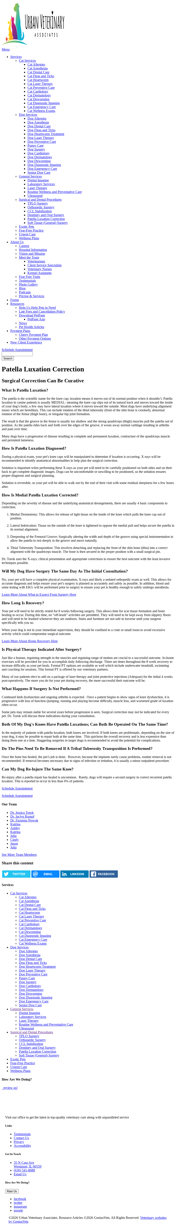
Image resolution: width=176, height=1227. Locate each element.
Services (16, 57)
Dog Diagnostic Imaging (44, 165)
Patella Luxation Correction (46, 219)
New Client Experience (26, 342)
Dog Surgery (36, 149)
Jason (14, 843)
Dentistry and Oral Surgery (45, 215)
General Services (30, 176)
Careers (24, 246)
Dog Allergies (36, 118)
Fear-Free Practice (31, 230)
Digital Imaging (38, 180)
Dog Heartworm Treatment (45, 134)
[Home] (69, 25)
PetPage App (36, 319)
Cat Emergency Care (41, 107)
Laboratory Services (41, 184)
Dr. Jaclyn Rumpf (22, 816)
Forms (14, 300)
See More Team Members (19, 854)
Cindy (14, 839)
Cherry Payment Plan (33, 334)
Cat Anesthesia (37, 68)
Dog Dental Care (39, 126)
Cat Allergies (36, 64)
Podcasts (25, 292)
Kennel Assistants (39, 273)
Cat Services (27, 60)
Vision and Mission (32, 253)
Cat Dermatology (39, 95)
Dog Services (28, 114)
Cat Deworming (38, 99)
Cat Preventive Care (41, 87)
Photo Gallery (28, 284)
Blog (22, 288)
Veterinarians (36, 261)
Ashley (15, 828)
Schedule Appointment (17, 349)
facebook (20, 1199)
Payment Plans (20, 331)
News (23, 323)
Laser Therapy (37, 188)
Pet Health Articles (31, 327)
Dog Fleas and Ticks (41, 130)
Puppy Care (35, 145)
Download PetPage (32, 315)
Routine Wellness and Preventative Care (54, 192)
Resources (17, 304)
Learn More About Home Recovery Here (30, 641)
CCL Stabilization (39, 211)
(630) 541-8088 (24, 1170)
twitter (18, 1202)
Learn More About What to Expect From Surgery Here (39, 594)
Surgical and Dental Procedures (40, 199)
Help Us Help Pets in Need (37, 307)
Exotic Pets (26, 226)
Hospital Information (33, 250)
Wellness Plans (29, 238)
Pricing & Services (31, 296)
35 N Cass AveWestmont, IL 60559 (27, 1164)
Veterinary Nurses (39, 269)
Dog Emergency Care (42, 168)
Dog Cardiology (38, 153)
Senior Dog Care (38, 172)
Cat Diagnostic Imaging (43, 103)
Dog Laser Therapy (40, 138)
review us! (10, 1088)
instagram (20, 1206)
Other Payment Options (35, 338)
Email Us (20, 1174)
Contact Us (21, 1138)
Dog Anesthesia (38, 122)
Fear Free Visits (29, 277)
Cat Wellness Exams (41, 111)
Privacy (19, 1142)
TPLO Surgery (37, 203)
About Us (17, 242)
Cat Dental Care (38, 72)
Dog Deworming (39, 161)
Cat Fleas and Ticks (40, 76)
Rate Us (12, 1191)
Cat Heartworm (38, 80)
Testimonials (27, 280)
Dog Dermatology (39, 157)
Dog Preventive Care (41, 141)
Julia (13, 836)
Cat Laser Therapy (40, 84)
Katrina (15, 824)
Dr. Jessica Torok (22, 812)
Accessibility (22, 1145)
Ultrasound (34, 195)
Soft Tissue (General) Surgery (47, 223)
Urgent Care (27, 234)
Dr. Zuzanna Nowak (24, 820)
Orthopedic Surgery (40, 207)
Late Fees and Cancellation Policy (42, 311)
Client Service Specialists (44, 265)
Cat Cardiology (37, 91)
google (18, 1210)
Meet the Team (29, 257)
